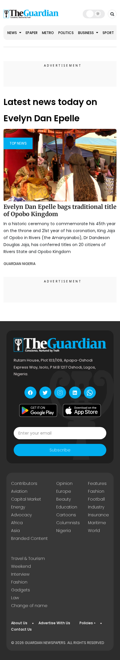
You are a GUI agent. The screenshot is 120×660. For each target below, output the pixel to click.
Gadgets (20, 590)
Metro (48, 32)
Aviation (19, 491)
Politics (66, 32)
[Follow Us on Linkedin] (75, 393)
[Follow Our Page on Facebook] (30, 393)
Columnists (68, 523)
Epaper (32, 32)
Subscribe (60, 450)
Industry (96, 507)
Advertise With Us (54, 622)
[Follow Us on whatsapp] (90, 393)
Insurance (98, 515)
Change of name (29, 606)
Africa (17, 523)
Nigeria (63, 530)
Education (66, 507)
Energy (18, 507)
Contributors (24, 483)
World (94, 530)
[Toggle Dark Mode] (93, 13)
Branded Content (29, 538)
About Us (19, 622)
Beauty (63, 499)
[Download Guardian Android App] (38, 410)
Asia (15, 530)
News (12, 32)
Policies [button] (86, 622)
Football (96, 499)
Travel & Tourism (28, 558)
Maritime (97, 523)
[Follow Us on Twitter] (45, 393)
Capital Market (26, 499)
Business (86, 32)
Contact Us (21, 629)
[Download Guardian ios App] (82, 410)
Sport (108, 32)
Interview (20, 574)
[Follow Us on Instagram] (60, 393)
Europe (63, 491)
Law (15, 598)
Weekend (21, 566)
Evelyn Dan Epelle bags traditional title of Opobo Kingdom (60, 210)
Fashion (96, 491)
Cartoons (66, 515)
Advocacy (21, 515)
